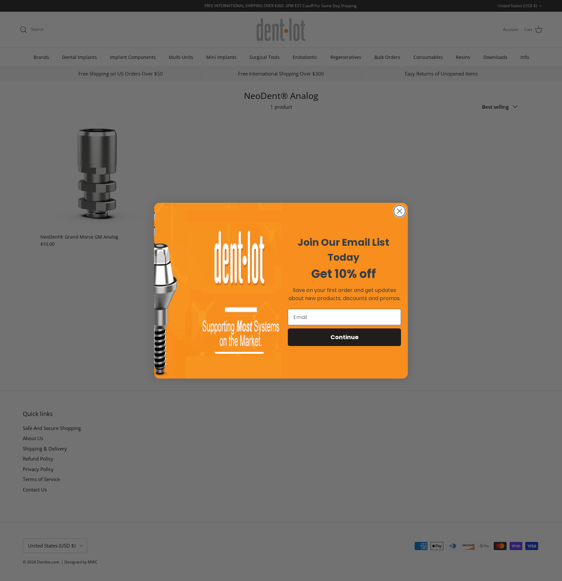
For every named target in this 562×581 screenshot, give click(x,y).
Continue (344, 337)
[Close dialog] (399, 211)
